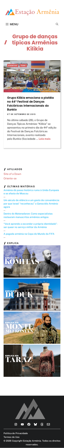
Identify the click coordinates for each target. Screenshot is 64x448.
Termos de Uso (11, 437)
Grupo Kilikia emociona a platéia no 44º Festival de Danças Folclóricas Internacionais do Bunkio (30, 103)
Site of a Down (12, 173)
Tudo (23, 65)
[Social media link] (15, 424)
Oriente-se (10, 178)
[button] (57, 24)
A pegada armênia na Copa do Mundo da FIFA (29, 233)
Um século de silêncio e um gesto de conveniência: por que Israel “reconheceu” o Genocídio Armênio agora (32, 203)
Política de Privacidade (16, 433)
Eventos (12, 65)
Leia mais (44, 138)
